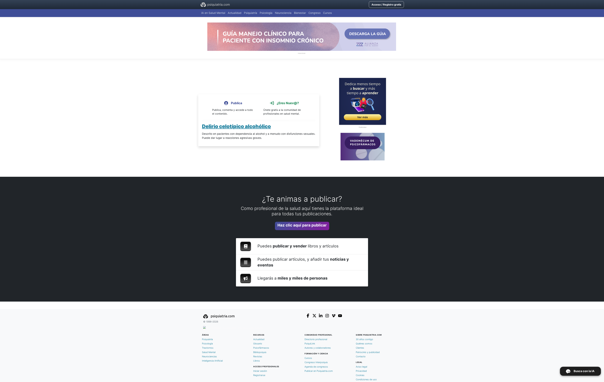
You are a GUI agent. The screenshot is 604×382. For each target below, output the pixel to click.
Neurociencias (209, 356)
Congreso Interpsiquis (316, 362)
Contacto (361, 356)
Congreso (314, 12)
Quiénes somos (364, 343)
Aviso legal (361, 366)
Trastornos (207, 347)
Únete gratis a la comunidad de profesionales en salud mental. (282, 108)
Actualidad (234, 12)
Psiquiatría (250, 12)
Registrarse (259, 375)
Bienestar (300, 12)
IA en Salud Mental (213, 12)
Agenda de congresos (316, 366)
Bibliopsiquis (259, 352)
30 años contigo (364, 339)
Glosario (257, 343)
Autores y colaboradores (318, 347)
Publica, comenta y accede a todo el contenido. (232, 108)
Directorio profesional (316, 339)
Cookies (360, 375)
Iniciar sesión (260, 371)
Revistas (257, 356)
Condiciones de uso (366, 379)
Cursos (327, 12)
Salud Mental (208, 352)
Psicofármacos (261, 347)
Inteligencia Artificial (212, 360)
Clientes (360, 347)
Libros (256, 360)
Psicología (266, 12)
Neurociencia (283, 12)
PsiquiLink (310, 343)
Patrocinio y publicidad (368, 352)
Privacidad (361, 371)
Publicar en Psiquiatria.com (319, 371)
